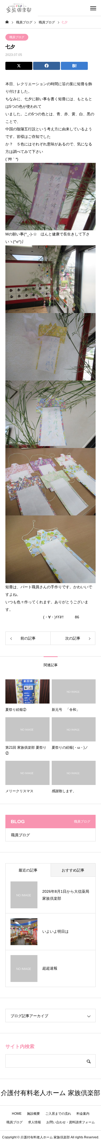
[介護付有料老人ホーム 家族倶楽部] (19, 8)
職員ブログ (16, 37)
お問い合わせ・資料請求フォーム (70, 1122)
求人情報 (34, 1122)
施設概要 (33, 1114)
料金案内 (82, 1114)
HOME (17, 1114)
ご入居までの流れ (58, 1114)
